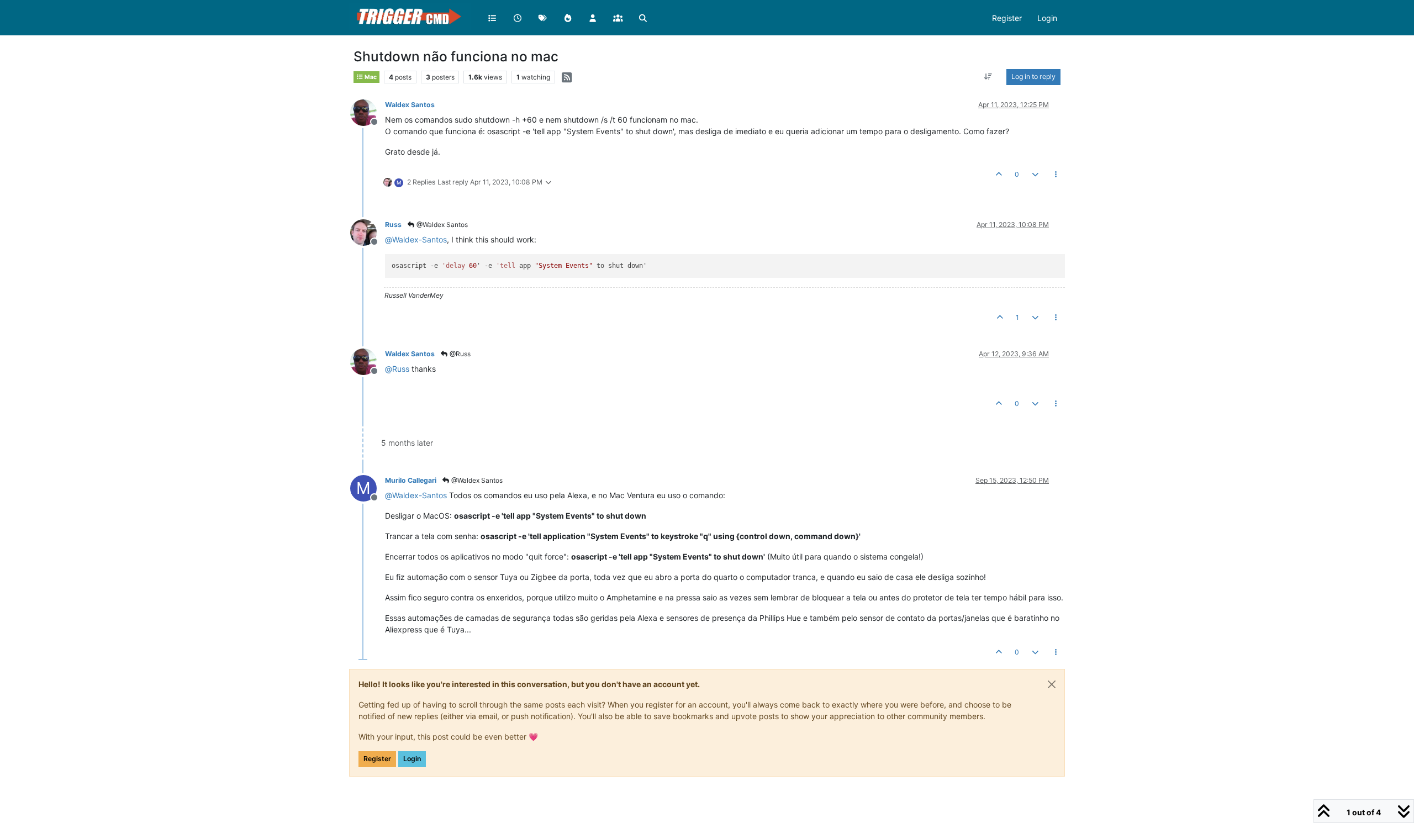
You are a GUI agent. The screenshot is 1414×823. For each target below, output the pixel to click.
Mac (370, 77)
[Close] (1051, 684)
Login (412, 759)
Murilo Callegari (410, 480)
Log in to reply (1033, 76)
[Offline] (367, 112)
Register (377, 759)
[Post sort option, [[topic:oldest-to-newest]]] (988, 77)
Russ (393, 224)
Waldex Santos (410, 105)
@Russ (459, 354)
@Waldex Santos (441, 224)
